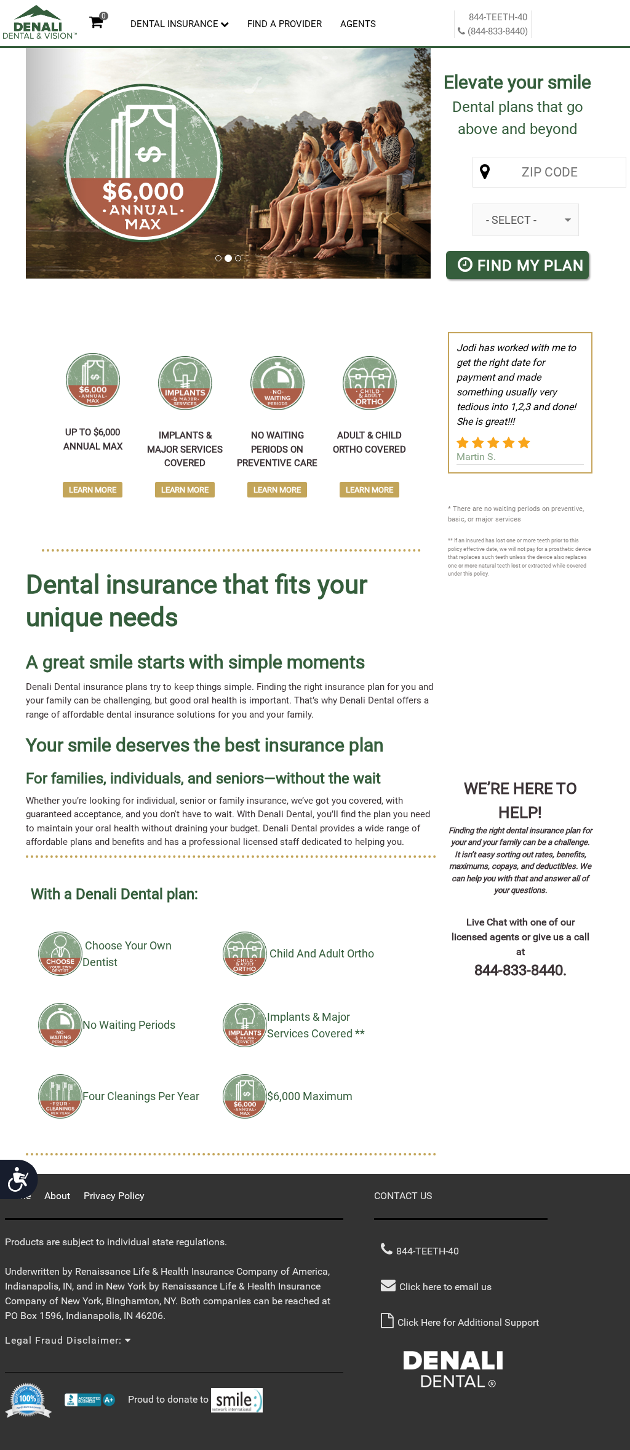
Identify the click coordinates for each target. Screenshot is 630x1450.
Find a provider (284, 24)
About (57, 1196)
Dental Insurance (174, 24)
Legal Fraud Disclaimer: (65, 1340)
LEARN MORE (92, 489)
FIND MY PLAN (528, 265)
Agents (358, 24)
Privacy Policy (114, 1196)
